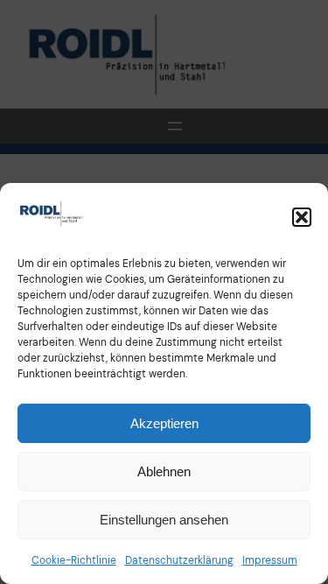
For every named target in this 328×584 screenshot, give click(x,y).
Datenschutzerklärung (179, 560)
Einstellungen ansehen (164, 519)
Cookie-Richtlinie (73, 560)
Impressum (269, 560)
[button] (302, 217)
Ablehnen (164, 471)
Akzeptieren (164, 423)
